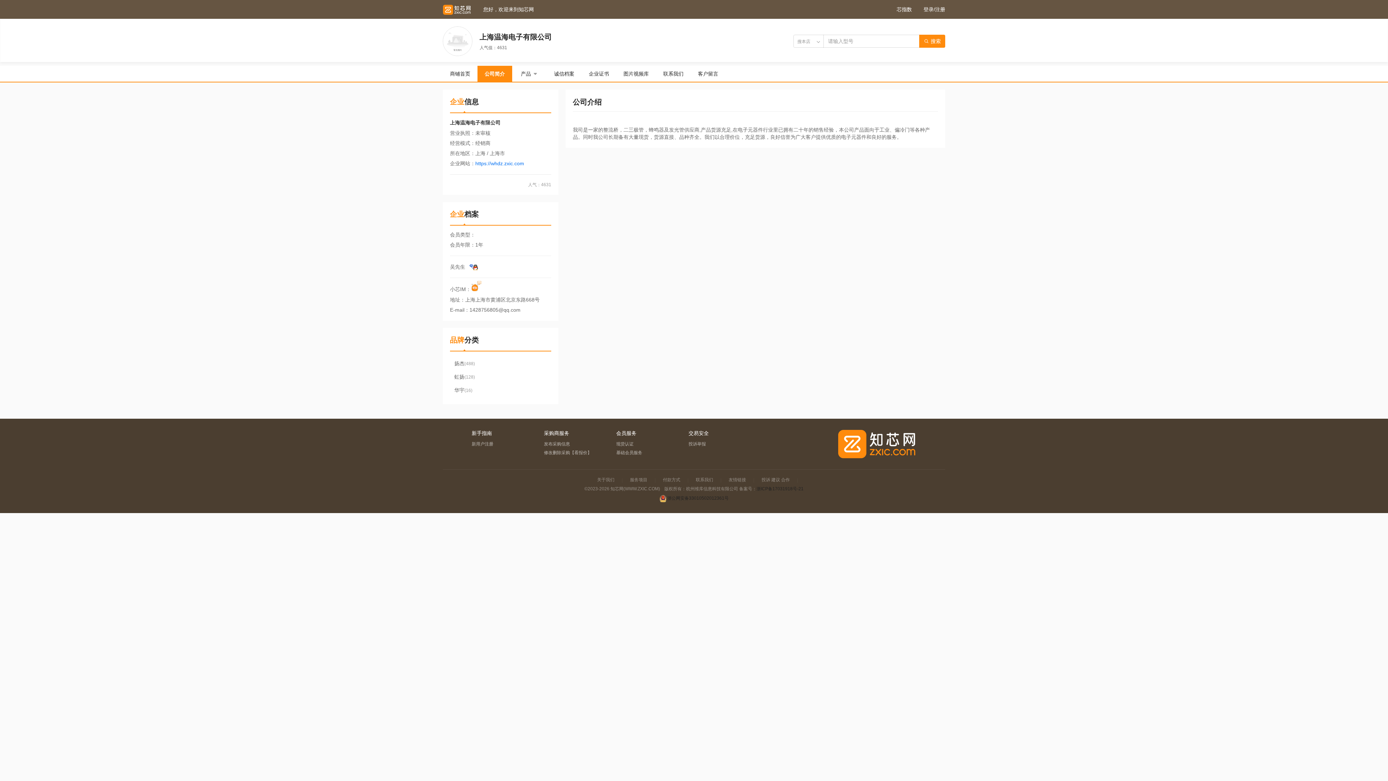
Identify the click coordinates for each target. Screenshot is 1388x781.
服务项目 (638, 479)
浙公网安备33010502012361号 (698, 498)
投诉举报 (697, 444)
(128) (464, 377)
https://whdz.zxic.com (499, 163)
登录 (929, 9)
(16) (463, 390)
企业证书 (599, 74)
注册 (940, 9)
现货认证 (625, 444)
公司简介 (495, 74)
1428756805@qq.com (495, 310)
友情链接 (737, 479)
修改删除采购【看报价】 (568, 452)
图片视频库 (636, 74)
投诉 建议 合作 (776, 479)
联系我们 (673, 74)
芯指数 (904, 9)
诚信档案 (564, 74)
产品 (526, 74)
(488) (464, 363)
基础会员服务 (629, 452)
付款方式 (671, 479)
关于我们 (605, 479)
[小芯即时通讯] (477, 289)
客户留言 (708, 74)
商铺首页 (460, 74)
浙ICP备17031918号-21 (780, 488)
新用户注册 (482, 444)
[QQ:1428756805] (474, 266)
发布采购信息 (557, 444)
